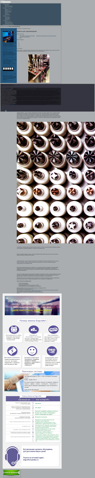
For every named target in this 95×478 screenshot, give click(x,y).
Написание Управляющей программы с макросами (7, 66)
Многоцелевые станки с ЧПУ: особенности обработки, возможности (8, 49)
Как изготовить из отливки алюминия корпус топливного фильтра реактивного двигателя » (37, 290)
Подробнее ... (5, 47)
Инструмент (5, 64)
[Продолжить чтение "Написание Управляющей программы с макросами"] (8, 70)
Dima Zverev (22, 33)
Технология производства (8, 46)
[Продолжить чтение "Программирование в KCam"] (8, 41)
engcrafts (2, 26)
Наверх (18, 292)
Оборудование (6, 26)
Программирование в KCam (8, 30)
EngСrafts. (8, 88)
